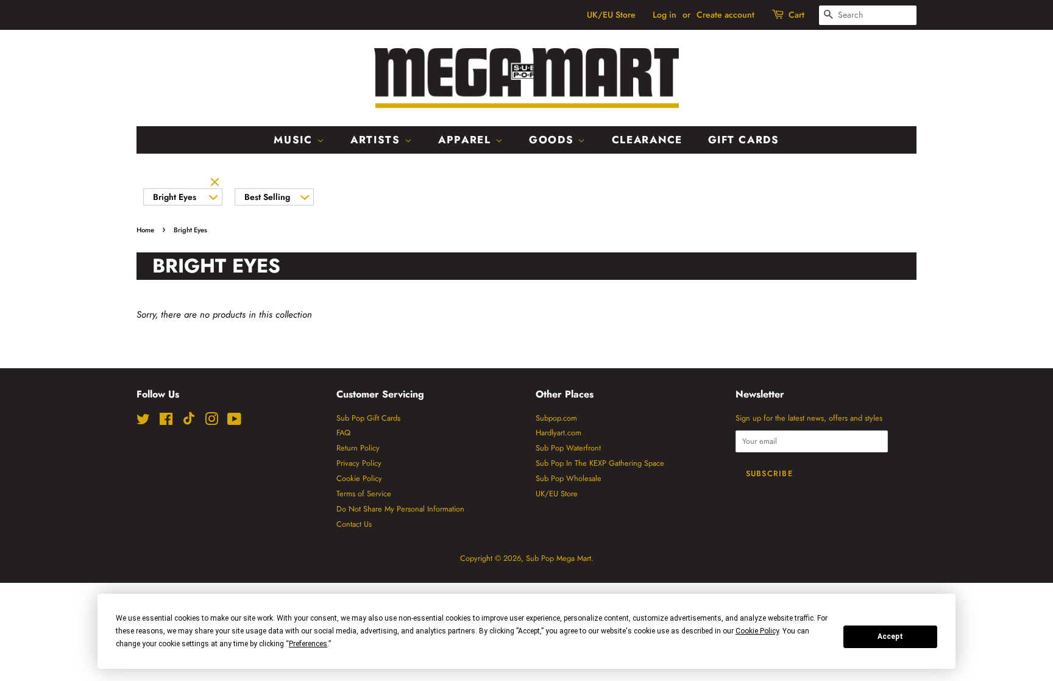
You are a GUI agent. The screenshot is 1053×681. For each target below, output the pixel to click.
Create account (725, 15)
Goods (553, 139)
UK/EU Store (611, 15)
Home (145, 230)
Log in (664, 15)
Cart (796, 15)
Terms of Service (363, 493)
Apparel (466, 139)
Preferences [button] (308, 644)
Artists (377, 139)
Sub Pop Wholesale (568, 478)
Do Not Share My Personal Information (400, 509)
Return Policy (358, 448)
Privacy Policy (358, 463)
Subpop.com (556, 418)
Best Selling (267, 197)
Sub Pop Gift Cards (368, 418)
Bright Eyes (174, 197)
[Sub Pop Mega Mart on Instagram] (211, 421)
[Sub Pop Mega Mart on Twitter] (143, 421)
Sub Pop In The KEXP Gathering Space (600, 463)
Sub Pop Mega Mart (558, 558)
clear (216, 183)
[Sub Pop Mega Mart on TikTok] (189, 422)
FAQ (343, 432)
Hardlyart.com (558, 432)
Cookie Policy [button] (757, 631)
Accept (890, 636)
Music (295, 139)
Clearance (647, 139)
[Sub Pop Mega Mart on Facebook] (166, 421)
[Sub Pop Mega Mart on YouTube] (234, 421)
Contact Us (354, 524)
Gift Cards (743, 139)
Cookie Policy (359, 478)
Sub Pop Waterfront (568, 448)
